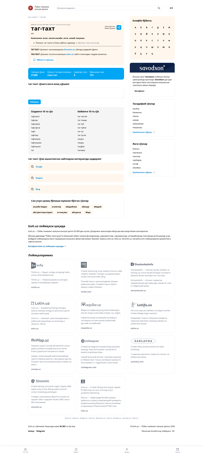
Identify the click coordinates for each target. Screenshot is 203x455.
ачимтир (56, 206)
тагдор (81, 142)
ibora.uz (68, 418)
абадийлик (71, 206)
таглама (81, 150)
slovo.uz (91, 418)
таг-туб (81, 124)
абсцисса (76, 212)
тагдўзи (81, 146)
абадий (98, 206)
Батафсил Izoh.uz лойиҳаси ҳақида (46, 246)
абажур (85, 206)
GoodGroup (156, 431)
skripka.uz (84, 418)
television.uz (101, 418)
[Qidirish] (159, 8)
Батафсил (139, 91)
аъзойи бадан (40, 206)
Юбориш (34, 102)
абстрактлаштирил (42, 212)
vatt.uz (109, 418)
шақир (136, 120)
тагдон (81, 139)
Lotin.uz (70, 54)
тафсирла (35, 124)
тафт (33, 131)
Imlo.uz (117, 238)
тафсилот (35, 116)
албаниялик (138, 123)
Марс (88, 212)
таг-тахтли (82, 116)
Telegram (40, 431)
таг (32, 150)
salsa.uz (75, 418)
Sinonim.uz (69, 49)
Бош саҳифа (32, 17)
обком (136, 116)
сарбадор (137, 160)
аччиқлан (62, 212)
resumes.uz (126, 418)
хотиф (135, 164)
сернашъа (137, 152)
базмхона (137, 112)
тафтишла (35, 139)
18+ (173, 431)
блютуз (136, 149)
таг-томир (82, 120)
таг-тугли (82, 135)
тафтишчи (36, 146)
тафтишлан (36, 142)
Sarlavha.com (139, 238)
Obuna (145, 431)
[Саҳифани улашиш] (119, 27)
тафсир (34, 120)
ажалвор (137, 167)
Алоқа (31, 431)
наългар (136, 156)
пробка (136, 108)
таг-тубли (82, 127)
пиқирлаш (137, 127)
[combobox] (108, 8)
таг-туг (81, 131)
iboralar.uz (117, 418)
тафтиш (34, 135)
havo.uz (135, 418)
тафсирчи (35, 127)
